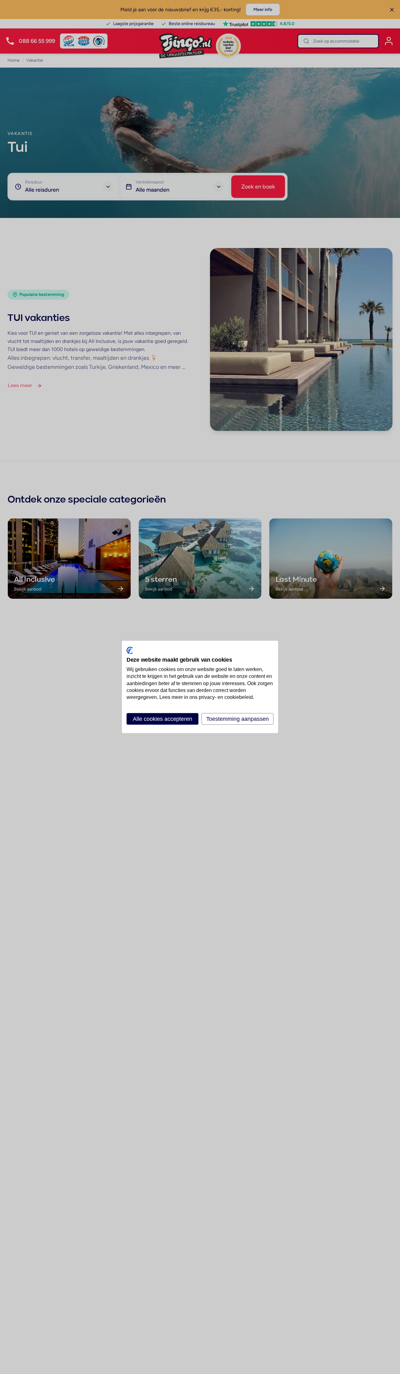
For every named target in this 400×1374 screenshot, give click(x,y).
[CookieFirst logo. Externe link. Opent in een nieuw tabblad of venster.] (130, 650)
